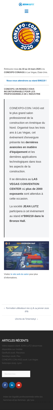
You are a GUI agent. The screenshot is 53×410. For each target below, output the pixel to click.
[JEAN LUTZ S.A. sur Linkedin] (12, 385)
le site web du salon (20, 274)
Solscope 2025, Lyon (12, 363)
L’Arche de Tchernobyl (25, 319)
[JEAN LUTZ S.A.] (26, 4)
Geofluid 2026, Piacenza (13, 352)
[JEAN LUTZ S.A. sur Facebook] (5, 385)
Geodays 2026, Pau (11, 356)
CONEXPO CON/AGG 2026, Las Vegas (20, 359)
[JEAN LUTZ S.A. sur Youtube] (19, 385)
